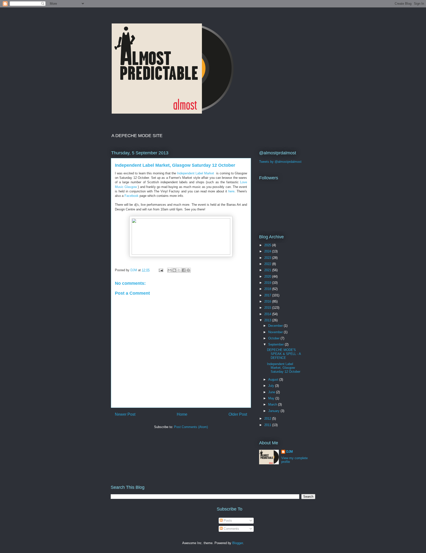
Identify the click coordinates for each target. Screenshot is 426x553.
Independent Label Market (195, 173)
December (276, 326)
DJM (289, 451)
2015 (268, 307)
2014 (268, 314)
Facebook (131, 196)
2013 (268, 320)
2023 (268, 258)
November (276, 332)
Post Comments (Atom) (191, 427)
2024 (268, 251)
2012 (268, 418)
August (273, 379)
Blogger (237, 543)
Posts (227, 520)
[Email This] (169, 270)
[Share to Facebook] (183, 270)
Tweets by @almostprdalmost (280, 162)
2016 (268, 301)
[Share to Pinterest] (188, 270)
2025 (268, 245)
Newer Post (125, 414)
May (271, 398)
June (272, 392)
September (276, 344)
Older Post (238, 414)
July (271, 386)
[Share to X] (179, 270)
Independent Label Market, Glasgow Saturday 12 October (283, 367)
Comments (231, 529)
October (274, 338)
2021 (268, 270)
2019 (268, 283)
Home (182, 414)
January (274, 411)
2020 (268, 276)
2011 (268, 425)
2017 (268, 295)
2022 (268, 264)
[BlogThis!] (174, 270)
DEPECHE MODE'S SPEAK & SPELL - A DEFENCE (284, 353)
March (273, 404)
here (231, 191)
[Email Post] (160, 270)
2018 (268, 289)
